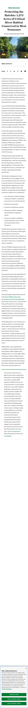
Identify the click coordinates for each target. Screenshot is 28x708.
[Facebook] (7, 71)
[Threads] (17, 71)
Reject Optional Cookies (14, 699)
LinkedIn (8, 436)
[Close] (26, 668)
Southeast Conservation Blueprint (14, 299)
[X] (10, 71)
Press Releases (14, 8)
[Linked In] (14, 71)
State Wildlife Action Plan (12, 297)
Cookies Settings (14, 694)
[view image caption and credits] (25, 56)
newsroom (16, 431)
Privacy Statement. (7, 689)
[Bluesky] (21, 71)
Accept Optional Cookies (14, 703)
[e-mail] (25, 71)
